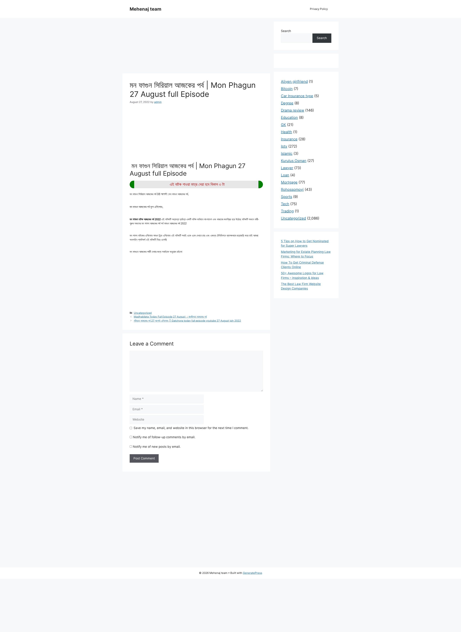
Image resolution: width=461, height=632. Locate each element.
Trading (287, 211)
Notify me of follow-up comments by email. (164, 437)
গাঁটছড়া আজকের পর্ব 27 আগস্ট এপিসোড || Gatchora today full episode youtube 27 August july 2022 (187, 320)
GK (283, 125)
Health (286, 132)
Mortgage (289, 182)
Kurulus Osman (293, 161)
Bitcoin (287, 89)
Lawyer (287, 168)
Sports (286, 197)
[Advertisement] (196, 47)
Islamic (286, 153)
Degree (287, 103)
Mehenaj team (145, 9)
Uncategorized (143, 312)
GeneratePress (252, 573)
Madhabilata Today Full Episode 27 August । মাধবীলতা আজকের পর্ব (170, 316)
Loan (285, 175)
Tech (285, 204)
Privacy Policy (319, 9)
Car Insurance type (297, 96)
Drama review (292, 110)
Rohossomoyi (292, 189)
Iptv (284, 146)
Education (289, 117)
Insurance (289, 139)
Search (286, 31)
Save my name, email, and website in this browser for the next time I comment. (191, 428)
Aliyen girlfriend (294, 81)
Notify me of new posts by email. (157, 446)
